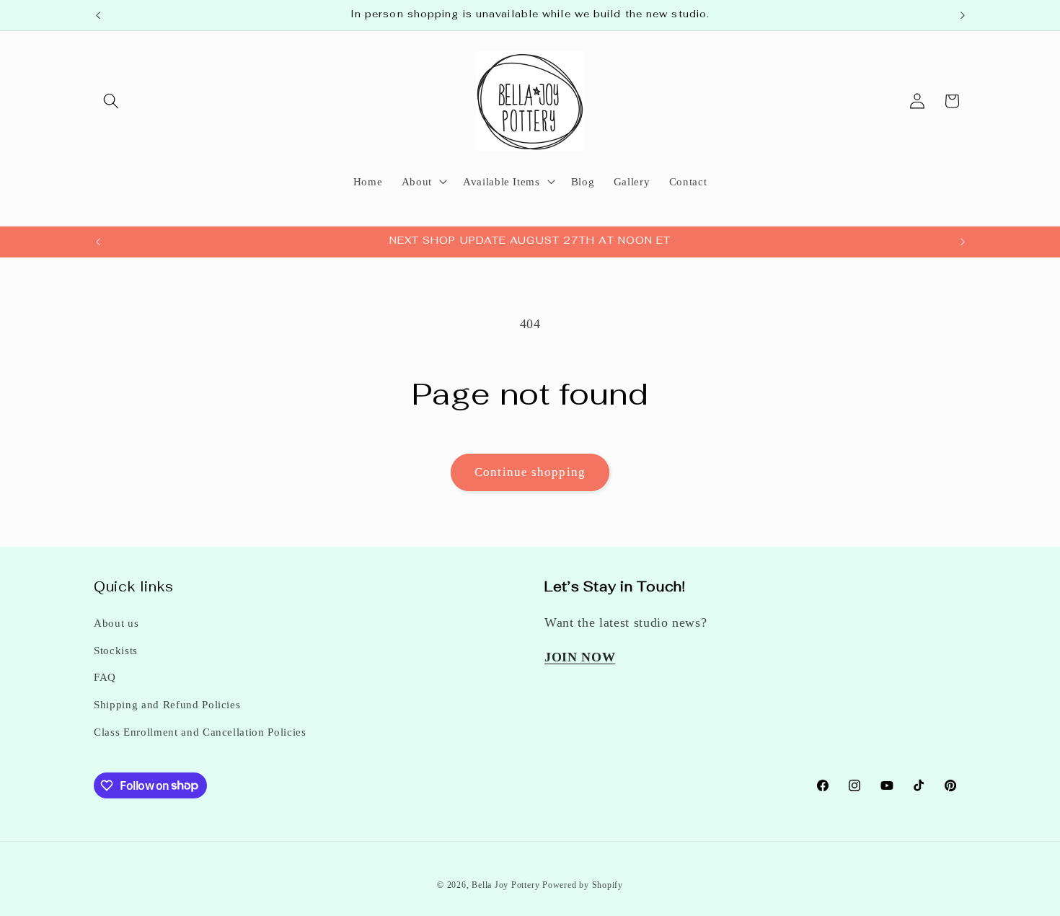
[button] (111, 101)
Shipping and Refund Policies (167, 704)
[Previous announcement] (98, 15)
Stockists (116, 650)
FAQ (105, 677)
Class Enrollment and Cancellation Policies (200, 732)
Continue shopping (530, 472)
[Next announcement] (963, 15)
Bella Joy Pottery (505, 885)
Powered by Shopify (582, 885)
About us (116, 623)
